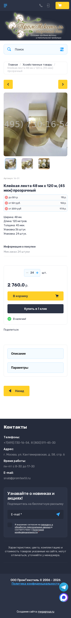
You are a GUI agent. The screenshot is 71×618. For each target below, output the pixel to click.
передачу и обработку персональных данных (34, 525)
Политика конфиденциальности (36, 583)
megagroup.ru (46, 611)
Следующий (62, 84)
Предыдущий (8, 84)
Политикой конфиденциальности (29, 530)
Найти (9, 49)
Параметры (19, 368)
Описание (18, 354)
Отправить (58, 514)
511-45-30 (43, 442)
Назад (19, 391)
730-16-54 (16, 442)
